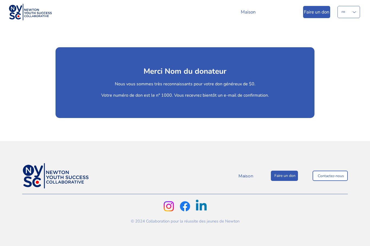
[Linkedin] (201, 206)
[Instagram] (169, 206)
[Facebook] (185, 206)
